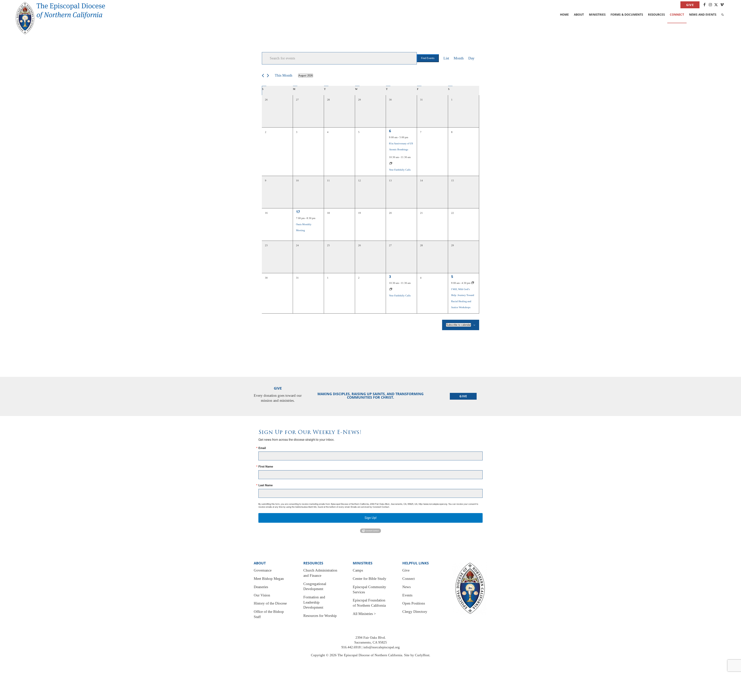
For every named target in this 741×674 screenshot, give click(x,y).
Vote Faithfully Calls (400, 169)
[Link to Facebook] (704, 5)
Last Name (265, 485)
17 (298, 211)
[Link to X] (716, 5)
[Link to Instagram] (710, 5)
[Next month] (268, 75)
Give (690, 5)
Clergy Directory (414, 612)
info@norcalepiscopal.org (381, 647)
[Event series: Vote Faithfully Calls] (390, 163)
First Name (265, 466)
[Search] (722, 14)
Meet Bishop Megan (269, 579)
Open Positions (413, 603)
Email (262, 448)
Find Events (428, 58)
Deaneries (261, 587)
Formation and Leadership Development (314, 602)
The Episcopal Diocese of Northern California (370, 655)
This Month (283, 75)
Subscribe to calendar (458, 324)
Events (407, 595)
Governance (263, 570)
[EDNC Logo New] (64, 9)
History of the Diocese (270, 603)
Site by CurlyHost (416, 655)
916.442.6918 (351, 647)
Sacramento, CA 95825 (370, 642)
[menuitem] (689, 5)
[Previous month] (263, 75)
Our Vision (262, 595)
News (406, 587)
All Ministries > (364, 614)
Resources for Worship (320, 616)
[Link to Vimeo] (722, 5)
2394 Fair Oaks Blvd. (370, 637)
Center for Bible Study (369, 579)
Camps (358, 570)
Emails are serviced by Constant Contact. (370, 506)
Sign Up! (370, 517)
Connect (408, 579)
